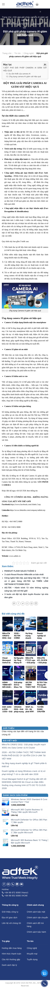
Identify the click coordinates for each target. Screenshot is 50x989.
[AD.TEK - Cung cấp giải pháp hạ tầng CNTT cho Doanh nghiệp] (25, 4)
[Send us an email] (8, 884)
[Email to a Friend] (27, 603)
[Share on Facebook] (18, 603)
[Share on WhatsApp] (14, 603)
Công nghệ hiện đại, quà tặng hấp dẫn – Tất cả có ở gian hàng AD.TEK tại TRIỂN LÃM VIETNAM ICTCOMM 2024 (26, 581)
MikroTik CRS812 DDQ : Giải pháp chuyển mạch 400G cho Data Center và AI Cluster (24, 746)
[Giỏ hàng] (37, 4)
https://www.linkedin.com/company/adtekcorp (27, 510)
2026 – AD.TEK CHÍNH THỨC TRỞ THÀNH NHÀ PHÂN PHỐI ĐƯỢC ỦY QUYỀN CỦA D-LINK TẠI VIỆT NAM (24, 755)
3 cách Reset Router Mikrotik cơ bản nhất (24, 574)
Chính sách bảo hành (36, 932)
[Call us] (13, 884)
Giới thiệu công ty (10, 912)
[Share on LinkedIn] (36, 603)
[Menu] (3, 4)
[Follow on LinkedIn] (17, 884)
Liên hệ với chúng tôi (11, 923)
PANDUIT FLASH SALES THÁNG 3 (20, 571)
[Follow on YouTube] (22, 884)
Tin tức (17, 53)
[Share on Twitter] (23, 603)
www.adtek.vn (15, 556)
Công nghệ (36, 24)
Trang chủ (6, 17)
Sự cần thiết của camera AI (19, 74)
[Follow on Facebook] (4, 884)
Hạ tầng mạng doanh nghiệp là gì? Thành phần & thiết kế (24, 765)
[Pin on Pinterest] (32, 603)
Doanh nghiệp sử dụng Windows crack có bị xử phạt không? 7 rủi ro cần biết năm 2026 (23, 772)
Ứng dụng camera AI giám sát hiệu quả (25, 76)
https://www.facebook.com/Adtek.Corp (25, 504)
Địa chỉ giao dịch (9, 917)
